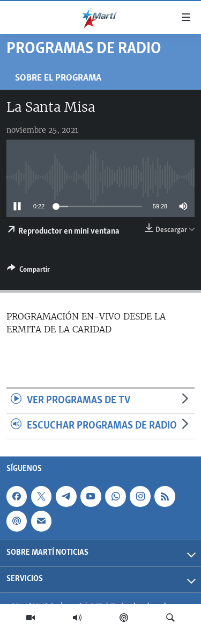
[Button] (28, 271)
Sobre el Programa (58, 78)
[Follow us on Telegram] (66, 496)
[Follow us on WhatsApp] (115, 496)
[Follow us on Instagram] (140, 496)
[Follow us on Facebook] (16, 496)
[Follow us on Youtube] (90, 496)
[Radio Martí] (77, 617)
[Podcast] (124, 617)
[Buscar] (170, 617)
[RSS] (164, 496)
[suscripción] (41, 521)
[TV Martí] (30, 617)
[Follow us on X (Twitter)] (41, 496)
